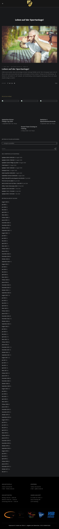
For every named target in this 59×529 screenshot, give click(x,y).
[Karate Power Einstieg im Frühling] (29, 112)
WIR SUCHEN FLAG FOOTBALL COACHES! (12, 183)
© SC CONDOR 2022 (45, 525)
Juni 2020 (4, 394)
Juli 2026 (4, 204)
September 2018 (6, 448)
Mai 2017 (4, 471)
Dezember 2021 (5, 347)
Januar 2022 (4, 344)
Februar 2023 (5, 311)
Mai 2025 (4, 241)
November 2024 (5, 256)
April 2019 (4, 430)
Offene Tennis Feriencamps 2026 (9, 186)
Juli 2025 (4, 235)
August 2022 (5, 326)
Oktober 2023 (5, 290)
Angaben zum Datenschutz (33, 525)
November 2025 (5, 225)
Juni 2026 (4, 207)
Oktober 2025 (5, 228)
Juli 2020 (4, 391)
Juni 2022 (4, 331)
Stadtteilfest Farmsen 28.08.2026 (9, 175)
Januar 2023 (4, 313)
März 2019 (4, 432)
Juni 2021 (4, 362)
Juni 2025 (4, 238)
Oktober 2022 (5, 321)
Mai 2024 (4, 272)
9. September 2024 (44, 123)
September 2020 (6, 386)
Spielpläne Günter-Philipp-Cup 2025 (8, 120)
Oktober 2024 (5, 259)
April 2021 (4, 368)
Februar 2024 (5, 279)
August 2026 (5, 202)
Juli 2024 (4, 266)
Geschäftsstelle (16, 66)
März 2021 (4, 370)
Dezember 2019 (5, 409)
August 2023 (5, 295)
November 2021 (5, 349)
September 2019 (6, 417)
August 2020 (5, 388)
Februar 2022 (5, 342)
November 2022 (5, 318)
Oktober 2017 (5, 469)
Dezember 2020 (5, 378)
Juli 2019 (4, 422)
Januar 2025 (4, 251)
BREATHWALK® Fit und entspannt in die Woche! (13, 178)
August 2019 (5, 419)
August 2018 (5, 451)
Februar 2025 (5, 248)
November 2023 (5, 287)
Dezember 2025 (5, 222)
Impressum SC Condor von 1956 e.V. (17, 525)
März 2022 (4, 339)
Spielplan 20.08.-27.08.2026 (8, 160)
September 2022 (6, 324)
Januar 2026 (4, 220)
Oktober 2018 (5, 445)
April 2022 (4, 336)
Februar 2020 (5, 404)
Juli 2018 (4, 453)
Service (25, 66)
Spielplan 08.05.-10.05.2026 (8, 193)
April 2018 (4, 458)
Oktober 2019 (5, 414)
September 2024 (6, 261)
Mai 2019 (4, 427)
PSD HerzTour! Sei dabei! (7, 180)
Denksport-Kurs (5, 170)
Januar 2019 (4, 438)
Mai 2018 (4, 456)
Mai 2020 (4, 396)
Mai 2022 (4, 334)
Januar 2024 (4, 282)
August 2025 (5, 233)
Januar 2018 (4, 464)
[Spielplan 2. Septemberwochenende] (48, 108)
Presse (15, 123)
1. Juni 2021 (6, 66)
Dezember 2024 (5, 253)
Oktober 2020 (5, 383)
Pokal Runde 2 (5, 165)
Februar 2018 (5, 461)
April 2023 (4, 305)
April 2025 (4, 243)
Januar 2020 (4, 407)
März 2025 (4, 246)
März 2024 (4, 277)
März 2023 (4, 308)
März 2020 (4, 401)
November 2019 (5, 412)
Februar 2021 (5, 373)
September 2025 (6, 230)
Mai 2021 (4, 365)
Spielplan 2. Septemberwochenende (48, 120)
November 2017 (5, 466)
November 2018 (5, 443)
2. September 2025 (6, 123)
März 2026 (4, 215)
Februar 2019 (5, 435)
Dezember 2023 (5, 285)
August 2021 (5, 357)
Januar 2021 (4, 375)
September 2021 (6, 355)
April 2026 (4, 212)
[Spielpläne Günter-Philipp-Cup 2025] (10, 108)
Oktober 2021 (5, 352)
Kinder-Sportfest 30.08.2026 (8, 173)
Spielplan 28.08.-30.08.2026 (8, 157)
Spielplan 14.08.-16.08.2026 (8, 168)
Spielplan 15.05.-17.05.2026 (8, 191)
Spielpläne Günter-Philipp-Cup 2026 (10, 162)
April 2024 (4, 274)
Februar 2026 (5, 217)
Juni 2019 (4, 425)
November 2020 (5, 381)
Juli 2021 (4, 360)
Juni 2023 (4, 300)
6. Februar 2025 (24, 130)
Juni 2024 (4, 269)
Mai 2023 (4, 303)
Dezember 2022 (5, 316)
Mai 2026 (4, 209)
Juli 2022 (4, 329)
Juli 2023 (4, 298)
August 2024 (5, 264)
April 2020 (4, 399)
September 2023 (6, 292)
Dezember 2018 (5, 440)
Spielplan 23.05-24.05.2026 (8, 188)
